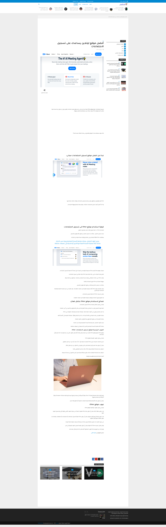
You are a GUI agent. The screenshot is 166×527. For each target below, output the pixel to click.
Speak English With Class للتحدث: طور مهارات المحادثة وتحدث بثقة (43, 8)
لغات (80, 4)
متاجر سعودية (85, 4)
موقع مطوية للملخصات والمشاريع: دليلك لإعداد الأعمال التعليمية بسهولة (88, 8)
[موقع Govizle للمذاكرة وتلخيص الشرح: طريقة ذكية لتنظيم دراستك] (126, 8)
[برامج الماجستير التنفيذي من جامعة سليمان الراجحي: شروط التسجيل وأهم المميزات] (111, 9)
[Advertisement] (87, 30)
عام (76, 4)
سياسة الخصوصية (83, 1)
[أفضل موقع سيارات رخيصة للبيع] (102, 517)
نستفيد (57, 523)
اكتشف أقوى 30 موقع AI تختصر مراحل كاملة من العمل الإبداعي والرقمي (58, 8)
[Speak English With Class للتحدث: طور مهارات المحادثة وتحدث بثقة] (50, 8)
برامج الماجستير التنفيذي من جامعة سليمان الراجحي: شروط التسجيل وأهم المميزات (103, 9)
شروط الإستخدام (90, 1)
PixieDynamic (40, 523)
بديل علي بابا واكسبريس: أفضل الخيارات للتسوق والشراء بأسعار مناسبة (73, 8)
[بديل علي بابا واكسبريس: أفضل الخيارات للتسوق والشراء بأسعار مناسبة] (80, 8)
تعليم (91, 4)
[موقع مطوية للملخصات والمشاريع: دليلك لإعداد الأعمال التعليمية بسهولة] (96, 8)
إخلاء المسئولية (75, 1)
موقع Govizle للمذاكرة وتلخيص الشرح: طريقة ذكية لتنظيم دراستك (118, 8)
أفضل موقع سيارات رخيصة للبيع (91, 514)
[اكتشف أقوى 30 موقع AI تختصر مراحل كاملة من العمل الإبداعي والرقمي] (65, 8)
